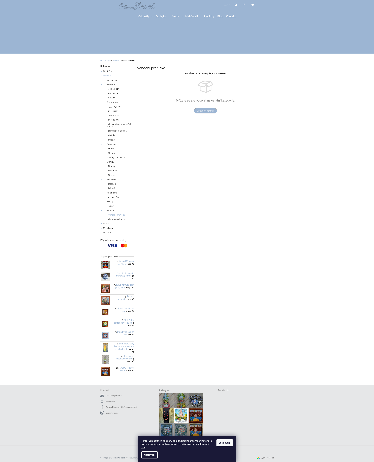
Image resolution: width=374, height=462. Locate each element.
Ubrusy (110, 162)
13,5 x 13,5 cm (114, 106)
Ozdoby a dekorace (117, 219)
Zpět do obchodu (205, 111)
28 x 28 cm (113, 115)
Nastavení (149, 454)
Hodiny (110, 206)
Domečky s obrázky (117, 131)
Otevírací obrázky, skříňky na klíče (119, 125)
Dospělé (112, 184)
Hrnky (111, 148)
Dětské (111, 188)
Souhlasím (225, 442)
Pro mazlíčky (112, 197)
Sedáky (112, 98)
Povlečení (111, 179)
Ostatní (111, 153)
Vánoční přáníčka (116, 215)
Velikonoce (111, 80)
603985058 (110, 401)
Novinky (107, 232)
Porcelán (111, 144)
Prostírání (112, 170)
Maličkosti (108, 228)
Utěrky (111, 175)
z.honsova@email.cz (114, 396)
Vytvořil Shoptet (267, 458)
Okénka (112, 135)
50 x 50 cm (113, 93)
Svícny (109, 201)
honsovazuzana (112, 413)
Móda (106, 223)
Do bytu (107, 75)
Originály (107, 71)
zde (143, 447)
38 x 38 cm (113, 120)
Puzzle (111, 140)
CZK (226, 5)
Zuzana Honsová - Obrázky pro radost (121, 407)
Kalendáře (111, 193)
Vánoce (110, 210)
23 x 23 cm (113, 111)
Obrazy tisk (112, 102)
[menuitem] (145, 16)
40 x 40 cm (113, 89)
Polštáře (110, 84)
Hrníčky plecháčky (115, 157)
